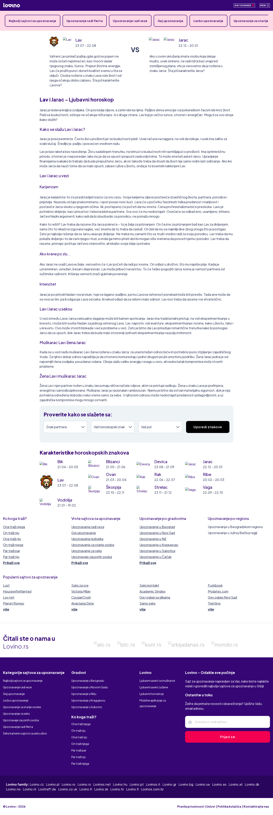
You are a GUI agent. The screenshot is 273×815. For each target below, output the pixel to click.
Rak (157, 474)
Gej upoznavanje (170, 21)
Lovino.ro (68, 784)
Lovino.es (219, 784)
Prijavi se (227, 737)
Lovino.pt (137, 784)
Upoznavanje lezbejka (87, 539)
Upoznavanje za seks (86, 551)
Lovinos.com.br (152, 789)
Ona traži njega (14, 527)
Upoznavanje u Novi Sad (157, 533)
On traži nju (11, 533)
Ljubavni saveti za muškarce (157, 680)
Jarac (183, 39)
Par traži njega (80, 763)
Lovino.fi (85, 789)
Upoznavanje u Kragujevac (158, 545)
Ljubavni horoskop (151, 694)
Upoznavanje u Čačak (155, 557)
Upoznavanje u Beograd (157, 527)
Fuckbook (215, 585)
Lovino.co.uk (67, 789)
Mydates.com (218, 591)
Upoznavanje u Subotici (86, 707)
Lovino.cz (37, 784)
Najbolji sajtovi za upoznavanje (32, 21)
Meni (263, 5)
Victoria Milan (81, 591)
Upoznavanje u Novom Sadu (89, 687)
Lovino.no (13, 789)
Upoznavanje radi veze (130, 21)
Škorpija (113, 487)
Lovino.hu (120, 784)
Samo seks (147, 603)
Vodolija (64, 499)
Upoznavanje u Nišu (83, 694)
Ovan (111, 474)
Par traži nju (11, 557)
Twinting (214, 603)
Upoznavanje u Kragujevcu (88, 700)
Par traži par (11, 551)
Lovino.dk (252, 784)
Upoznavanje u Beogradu (87, 680)
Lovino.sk (101, 789)
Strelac (161, 487)
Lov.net (8, 597)
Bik (60, 461)
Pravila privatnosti (190, 806)
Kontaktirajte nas (256, 806)
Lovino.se (202, 784)
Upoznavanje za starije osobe (92, 545)
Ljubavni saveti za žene (153, 687)
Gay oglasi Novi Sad (222, 597)
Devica (160, 461)
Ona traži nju (12, 539)
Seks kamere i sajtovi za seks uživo (25, 733)
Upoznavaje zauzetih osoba (91, 557)
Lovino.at (236, 784)
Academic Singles (152, 591)
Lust (6, 585)
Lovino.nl (29, 789)
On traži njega (13, 545)
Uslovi (210, 806)
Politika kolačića (229, 806)
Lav (78, 39)
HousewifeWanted (17, 591)
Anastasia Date (82, 603)
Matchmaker (243, 5)
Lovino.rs (84, 784)
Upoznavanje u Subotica (157, 551)
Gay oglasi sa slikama (154, 597)
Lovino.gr (169, 784)
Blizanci (113, 461)
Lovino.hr (117, 789)
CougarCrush (81, 597)
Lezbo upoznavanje (208, 21)
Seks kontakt (149, 585)
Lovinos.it (153, 784)
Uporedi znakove (207, 427)
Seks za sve (80, 585)
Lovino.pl (52, 784)
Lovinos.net (102, 784)
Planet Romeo (13, 603)
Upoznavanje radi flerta (85, 21)
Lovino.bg (185, 784)
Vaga (207, 487)
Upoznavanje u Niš (152, 539)
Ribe (207, 474)
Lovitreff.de (47, 789)
